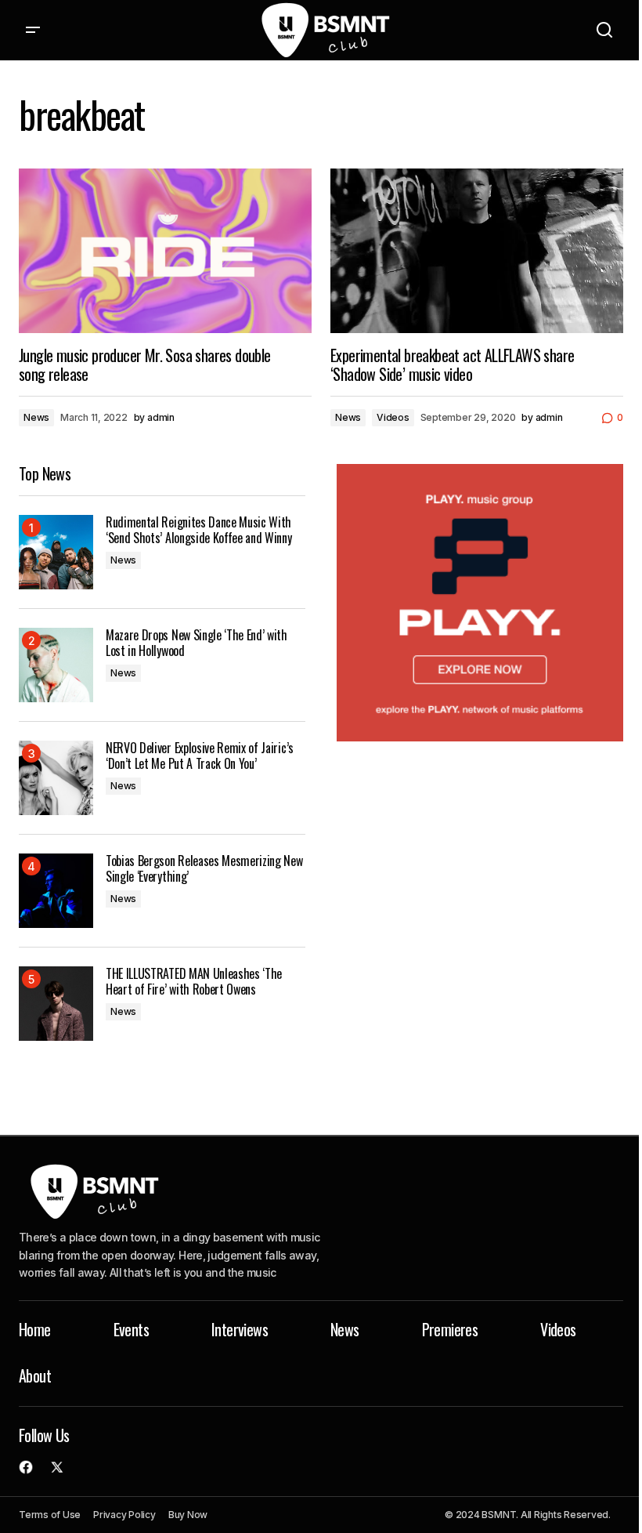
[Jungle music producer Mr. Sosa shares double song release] (165, 251)
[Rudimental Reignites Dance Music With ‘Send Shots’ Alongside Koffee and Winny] (56, 552)
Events (131, 1329)
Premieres (450, 1329)
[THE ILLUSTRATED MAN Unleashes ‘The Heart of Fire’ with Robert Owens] (56, 1003)
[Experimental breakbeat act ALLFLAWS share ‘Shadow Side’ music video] (476, 251)
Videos (393, 417)
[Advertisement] (480, 602)
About (35, 1375)
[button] (33, 30)
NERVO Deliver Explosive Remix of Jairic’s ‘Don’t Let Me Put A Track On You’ (200, 755)
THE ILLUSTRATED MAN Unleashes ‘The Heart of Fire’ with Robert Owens (194, 981)
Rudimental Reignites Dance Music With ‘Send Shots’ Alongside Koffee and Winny (199, 530)
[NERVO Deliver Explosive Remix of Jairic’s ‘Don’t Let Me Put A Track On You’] (56, 778)
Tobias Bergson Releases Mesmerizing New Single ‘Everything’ (204, 868)
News (36, 417)
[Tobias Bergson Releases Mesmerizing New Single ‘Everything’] (56, 890)
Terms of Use (50, 1514)
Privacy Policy (124, 1514)
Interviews (239, 1329)
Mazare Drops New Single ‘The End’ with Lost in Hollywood (196, 643)
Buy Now (187, 1514)
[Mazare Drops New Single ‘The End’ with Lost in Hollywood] (56, 665)
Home (35, 1329)
